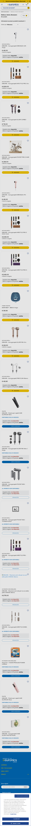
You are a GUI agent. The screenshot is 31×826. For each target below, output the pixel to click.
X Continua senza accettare (21, 796)
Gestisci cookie (16, 823)
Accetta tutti (16, 819)
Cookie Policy (13, 814)
